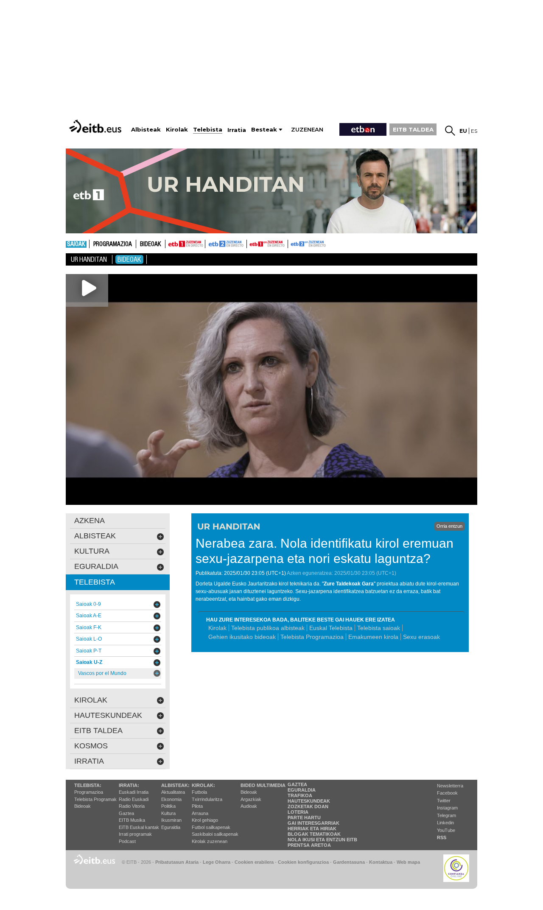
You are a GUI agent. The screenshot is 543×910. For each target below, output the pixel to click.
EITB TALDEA (413, 129)
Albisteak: (175, 785)
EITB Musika (132, 820)
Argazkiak (251, 799)
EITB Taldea (98, 730)
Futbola (199, 792)
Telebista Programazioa (312, 636)
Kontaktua (380, 862)
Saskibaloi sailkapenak (215, 834)
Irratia (89, 761)
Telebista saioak (378, 627)
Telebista (94, 582)
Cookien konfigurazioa (303, 862)
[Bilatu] (450, 131)
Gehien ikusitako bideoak (242, 636)
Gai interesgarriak (313, 823)
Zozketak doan (308, 806)
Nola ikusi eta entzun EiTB (322, 839)
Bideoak (150, 244)
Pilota (197, 806)
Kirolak (217, 627)
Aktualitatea (173, 792)
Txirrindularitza (207, 799)
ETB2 (226, 244)
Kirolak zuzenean (209, 841)
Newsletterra (450, 785)
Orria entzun (449, 526)
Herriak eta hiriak (312, 828)
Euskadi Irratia (133, 792)
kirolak (90, 700)
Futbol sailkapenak (211, 827)
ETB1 (185, 244)
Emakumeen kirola (373, 636)
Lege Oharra (216, 862)
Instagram (447, 807)
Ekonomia (171, 799)
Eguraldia (170, 827)
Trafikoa (300, 795)
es (474, 131)
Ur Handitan (89, 259)
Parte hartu (304, 817)
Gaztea (126, 813)
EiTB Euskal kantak (139, 827)
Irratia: (129, 785)
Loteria (298, 812)
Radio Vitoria (132, 806)
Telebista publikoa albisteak (268, 627)
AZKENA (89, 520)
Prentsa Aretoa (309, 845)
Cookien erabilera (254, 862)
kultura (91, 551)
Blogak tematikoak (314, 834)
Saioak (76, 244)
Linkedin (445, 822)
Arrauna (200, 813)
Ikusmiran (171, 820)
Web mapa (408, 862)
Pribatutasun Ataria (177, 862)
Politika (168, 806)
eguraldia (96, 566)
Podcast (127, 841)
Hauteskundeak (309, 801)
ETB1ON (250, 243)
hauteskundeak (108, 715)
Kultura (168, 813)
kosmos (91, 746)
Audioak (249, 806)
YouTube (446, 830)
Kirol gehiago (205, 820)
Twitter (444, 800)
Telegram (446, 815)
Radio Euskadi (133, 799)
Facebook (447, 792)
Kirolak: (203, 785)
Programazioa (112, 244)
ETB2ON (292, 243)
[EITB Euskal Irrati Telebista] (96, 126)
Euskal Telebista (331, 627)
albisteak (95, 536)
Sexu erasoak (421, 636)
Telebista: (87, 785)
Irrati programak (135, 834)
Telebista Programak (95, 799)
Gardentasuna (349, 862)
